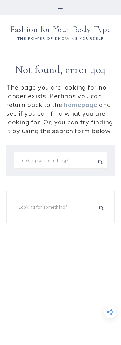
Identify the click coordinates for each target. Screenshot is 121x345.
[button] (60, 7)
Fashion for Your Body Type (60, 29)
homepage (80, 104)
